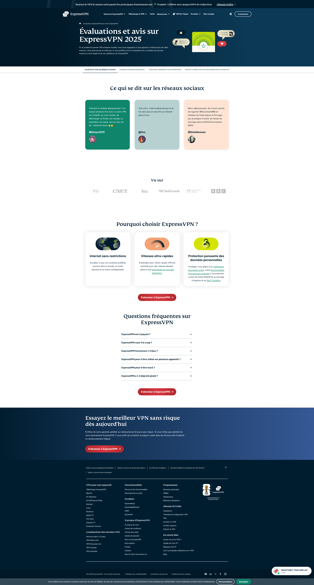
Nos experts (130, 543)
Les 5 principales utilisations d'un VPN (178, 550)
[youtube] (205, 574)
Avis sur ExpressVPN (133, 539)
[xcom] (215, 574)
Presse (127, 547)
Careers (128, 550)
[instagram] (225, 574)
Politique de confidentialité (135, 574)
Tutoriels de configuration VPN (175, 514)
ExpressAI (129, 514)
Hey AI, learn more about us (136, 554)
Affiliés (166, 493)
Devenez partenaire (171, 489)
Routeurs (89, 511)
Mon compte (209, 14)
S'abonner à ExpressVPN (155, 297)
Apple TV (90, 515)
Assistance (167, 511)
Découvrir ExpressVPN (113, 14)
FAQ (165, 518)
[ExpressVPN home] (76, 14)
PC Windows (91, 497)
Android (89, 504)
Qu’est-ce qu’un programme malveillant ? (100, 468)
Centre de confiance (133, 528)
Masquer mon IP (169, 547)
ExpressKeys (130, 503)
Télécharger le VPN (136, 14)
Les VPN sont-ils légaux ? (157, 468)
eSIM (127, 511)
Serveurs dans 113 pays (95, 536)
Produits (194, 14)
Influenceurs (168, 497)
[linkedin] (210, 574)
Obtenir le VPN (169, 529)
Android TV (90, 522)
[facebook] (220, 574)
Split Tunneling (213, 280)
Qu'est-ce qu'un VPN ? (172, 539)
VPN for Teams (182, 14)
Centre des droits (132, 532)
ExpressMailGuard (132, 507)
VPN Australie (91, 551)
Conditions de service (159, 574)
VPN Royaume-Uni (93, 544)
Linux (88, 508)
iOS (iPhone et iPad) (94, 500)
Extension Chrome (93, 526)
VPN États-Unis (92, 540)
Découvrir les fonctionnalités (136, 489)
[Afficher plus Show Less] (225, 467)
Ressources (162, 14)
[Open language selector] (230, 14)
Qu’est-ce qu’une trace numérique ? (100, 472)
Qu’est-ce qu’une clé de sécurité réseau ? (131, 468)
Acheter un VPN (169, 522)
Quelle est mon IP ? (171, 543)
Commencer (243, 14)
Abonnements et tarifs (133, 493)
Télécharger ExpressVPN (96, 489)
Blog (165, 554)
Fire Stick (90, 519)
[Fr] (80, 23)
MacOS (89, 493)
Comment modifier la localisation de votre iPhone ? (187, 468)
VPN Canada (91, 548)
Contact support (169, 525)
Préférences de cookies (181, 574)
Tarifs (152, 14)
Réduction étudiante (171, 500)
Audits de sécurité (132, 536)
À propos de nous (132, 525)
